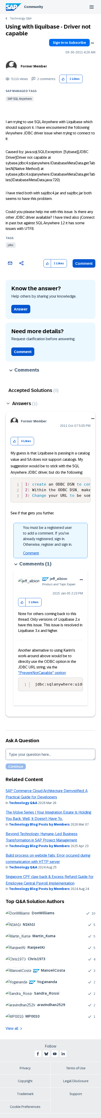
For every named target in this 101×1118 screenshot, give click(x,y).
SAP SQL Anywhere (20, 98)
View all (12, 1028)
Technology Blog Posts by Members (39, 824)
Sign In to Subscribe (69, 42)
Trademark (25, 1094)
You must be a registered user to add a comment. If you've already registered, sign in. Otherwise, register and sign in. (47, 536)
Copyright (25, 1081)
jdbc (11, 245)
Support (76, 1094)
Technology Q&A (20, 18)
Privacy (25, 1068)
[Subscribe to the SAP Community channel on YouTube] (55, 1054)
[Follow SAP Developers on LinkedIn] (63, 1054)
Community (33, 7)
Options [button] (92, 43)
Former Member (34, 66)
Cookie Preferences (25, 1107)
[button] (63, 79)
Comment (84, 264)
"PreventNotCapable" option (42, 673)
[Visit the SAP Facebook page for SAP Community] (38, 1054)
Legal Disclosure (76, 1081)
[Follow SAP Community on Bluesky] (46, 1054)
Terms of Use (75, 1068)
